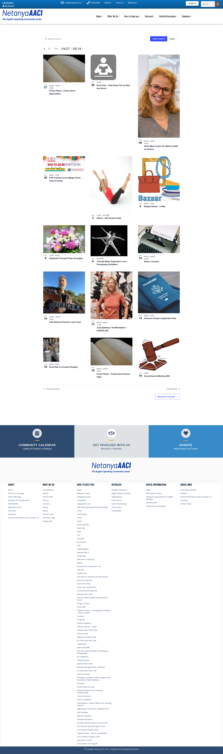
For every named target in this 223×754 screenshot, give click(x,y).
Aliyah (79, 490)
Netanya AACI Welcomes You (89, 566)
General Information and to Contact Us (23, 517)
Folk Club (80, 570)
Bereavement (151, 502)
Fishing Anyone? (83, 660)
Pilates (79, 563)
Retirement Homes (154, 493)
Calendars (186, 16)
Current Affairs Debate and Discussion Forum (92, 598)
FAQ (78, 545)
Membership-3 (83, 552)
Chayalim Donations (85, 719)
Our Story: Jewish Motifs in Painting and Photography (92, 652)
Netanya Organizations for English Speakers (159, 498)
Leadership (81, 556)
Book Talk (81, 528)
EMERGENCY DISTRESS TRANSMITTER (93, 709)
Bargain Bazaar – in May (154, 206)
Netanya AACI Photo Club (87, 630)
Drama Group (82, 633)
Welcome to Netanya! (85, 559)
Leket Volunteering (119, 504)
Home (79, 511)
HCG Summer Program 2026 (88, 736)
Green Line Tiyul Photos (86, 587)
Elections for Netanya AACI (19, 500)
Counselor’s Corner (84, 740)
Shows (45, 511)
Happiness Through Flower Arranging (66, 258)
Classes (46, 500)
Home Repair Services (86, 687)
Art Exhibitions (48, 490)
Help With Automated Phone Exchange (92, 507)
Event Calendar (83, 524)
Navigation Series (84, 497)
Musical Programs (84, 623)
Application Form (14, 507)
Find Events (158, 39)
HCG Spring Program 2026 (87, 730)
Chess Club (81, 607)
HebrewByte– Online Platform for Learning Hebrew (94, 704)
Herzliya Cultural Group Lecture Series (92, 723)
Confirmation (82, 514)
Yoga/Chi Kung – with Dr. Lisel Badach (92, 733)
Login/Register (83, 549)
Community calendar (188, 490)
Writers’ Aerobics (151, 261)
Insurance (81, 683)
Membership (13, 504)
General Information (85, 663)
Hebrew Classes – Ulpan (87, 626)
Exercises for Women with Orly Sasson (92, 577)
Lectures (46, 504)
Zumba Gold (47, 521)
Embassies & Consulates (156, 506)
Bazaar (45, 493)
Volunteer (12, 514)
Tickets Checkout (84, 696)
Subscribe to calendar (166, 396)
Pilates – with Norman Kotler (109, 218)
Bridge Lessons (83, 603)
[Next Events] (49, 48)
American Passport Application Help (160, 318)
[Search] (218, 4)
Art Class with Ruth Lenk (86, 640)
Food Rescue (117, 500)
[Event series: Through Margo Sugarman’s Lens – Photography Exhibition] (102, 258)
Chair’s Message (14, 497)
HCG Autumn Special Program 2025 (91, 726)
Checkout (80, 538)
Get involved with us (111, 445)
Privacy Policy (185, 504)
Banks (148, 490)
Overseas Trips (49, 517)
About (98, 16)
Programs (81, 619)
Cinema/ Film (48, 497)
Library (45, 507)
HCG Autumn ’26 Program (87, 743)
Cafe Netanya (82, 712)
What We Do (112, 16)
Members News (83, 493)
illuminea (135, 749)
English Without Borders (121, 493)
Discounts (12, 511)
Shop (79, 531)
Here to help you (131, 16)
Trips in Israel (48, 514)
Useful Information (167, 16)
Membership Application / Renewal (91, 667)
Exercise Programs (84, 580)
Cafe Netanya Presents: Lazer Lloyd (65, 322)
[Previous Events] (44, 48)
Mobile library (117, 497)
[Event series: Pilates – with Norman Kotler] (108, 215)
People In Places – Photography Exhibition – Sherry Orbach (94, 611)
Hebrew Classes (83, 674)
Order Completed (84, 699)
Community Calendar (37, 445)
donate (185, 445)
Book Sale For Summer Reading (63, 367)
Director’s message (16, 493)
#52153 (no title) (84, 584)
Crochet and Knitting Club (87, 590)
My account (81, 542)
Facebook (184, 500)
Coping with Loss (84, 504)
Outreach (149, 16)
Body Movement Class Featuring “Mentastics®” (90, 691)
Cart (78, 535)
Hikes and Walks (83, 647)
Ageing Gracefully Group (86, 637)
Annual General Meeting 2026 (157, 376)
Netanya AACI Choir (84, 594)
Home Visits (116, 507)
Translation (81, 500)
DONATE (184, 493)
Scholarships (116, 511)
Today (56, 48)
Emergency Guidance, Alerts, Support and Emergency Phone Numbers (93, 678)
